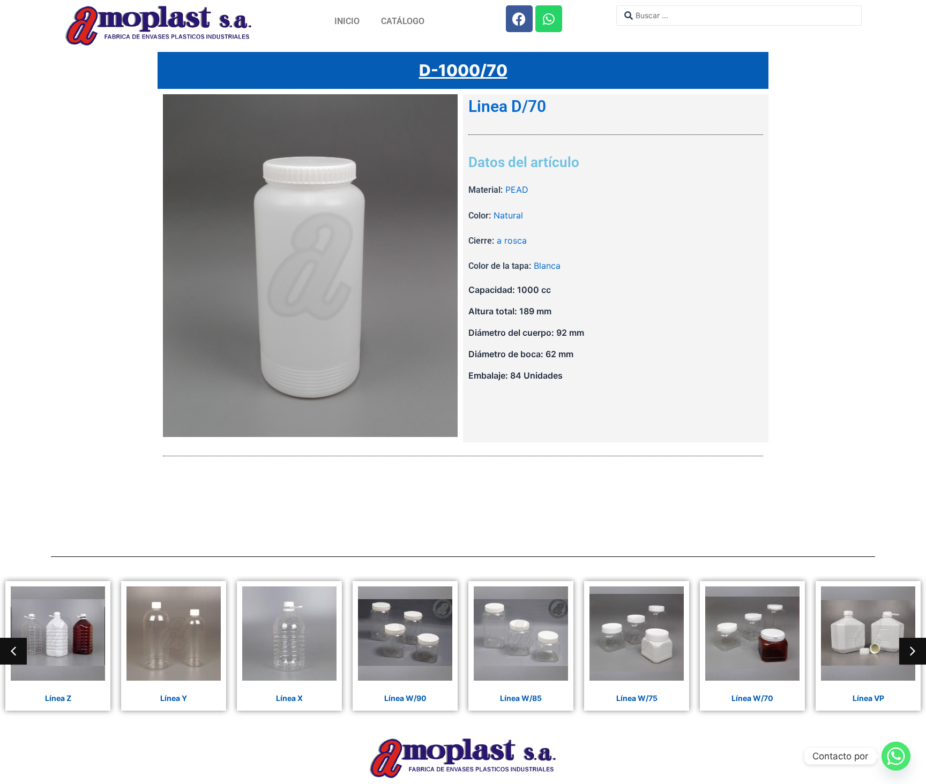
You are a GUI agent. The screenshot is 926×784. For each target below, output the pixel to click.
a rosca (512, 240)
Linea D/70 (507, 107)
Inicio (347, 21)
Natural (508, 215)
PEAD (516, 189)
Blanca (547, 265)
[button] (13, 651)
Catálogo (402, 21)
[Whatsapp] (896, 756)
